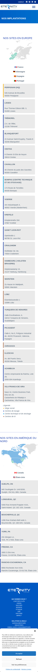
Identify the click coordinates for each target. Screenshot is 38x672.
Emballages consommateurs (19, 627)
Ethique (19, 609)
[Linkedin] (32, 2)
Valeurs (19, 605)
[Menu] (33, 7)
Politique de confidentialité (13, 669)
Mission (19, 607)
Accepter (19, 653)
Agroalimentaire (19, 623)
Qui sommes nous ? (19, 599)
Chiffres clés (19, 601)
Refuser (19, 659)
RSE (19, 611)
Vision (19, 603)
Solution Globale (19, 621)
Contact (21, 2)
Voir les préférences (19, 665)
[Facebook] (26, 2)
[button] (35, 631)
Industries (19, 625)
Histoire (19, 613)
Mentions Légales (26, 669)
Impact (19, 615)
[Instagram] (35, 2)
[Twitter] (29, 2)
